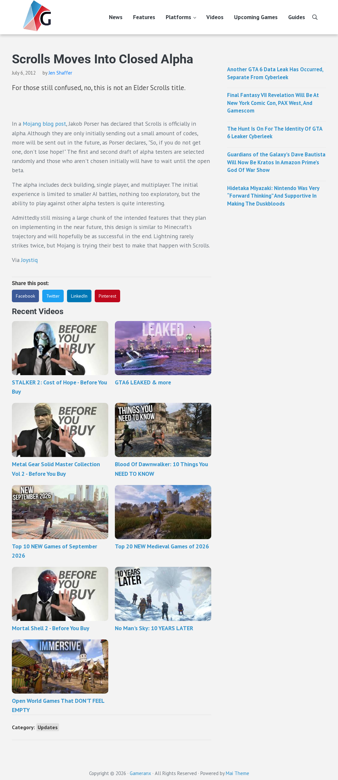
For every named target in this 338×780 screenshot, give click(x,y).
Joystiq (29, 260)
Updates (48, 727)
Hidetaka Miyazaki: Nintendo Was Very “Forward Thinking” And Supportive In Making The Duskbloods (273, 195)
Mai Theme (237, 773)
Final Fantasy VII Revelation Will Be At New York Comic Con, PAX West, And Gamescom (273, 102)
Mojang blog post (44, 123)
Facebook (25, 296)
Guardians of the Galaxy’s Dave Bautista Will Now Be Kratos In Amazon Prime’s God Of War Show (276, 162)
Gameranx (140, 773)
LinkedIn (79, 296)
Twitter (53, 296)
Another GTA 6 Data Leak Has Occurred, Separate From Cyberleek (275, 73)
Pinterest (107, 296)
